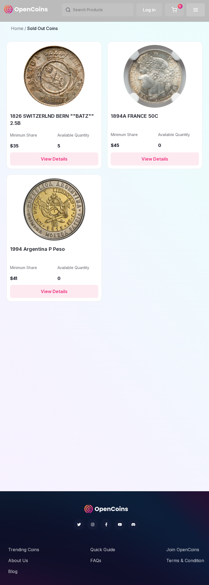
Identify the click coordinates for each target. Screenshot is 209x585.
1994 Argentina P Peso (37, 249)
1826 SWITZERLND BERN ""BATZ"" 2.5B (52, 119)
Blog (12, 571)
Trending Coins (23, 549)
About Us (18, 560)
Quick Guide (102, 549)
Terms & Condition (185, 560)
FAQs (95, 560)
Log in (149, 10)
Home (17, 28)
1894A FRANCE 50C (134, 116)
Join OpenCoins (182, 549)
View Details (54, 159)
